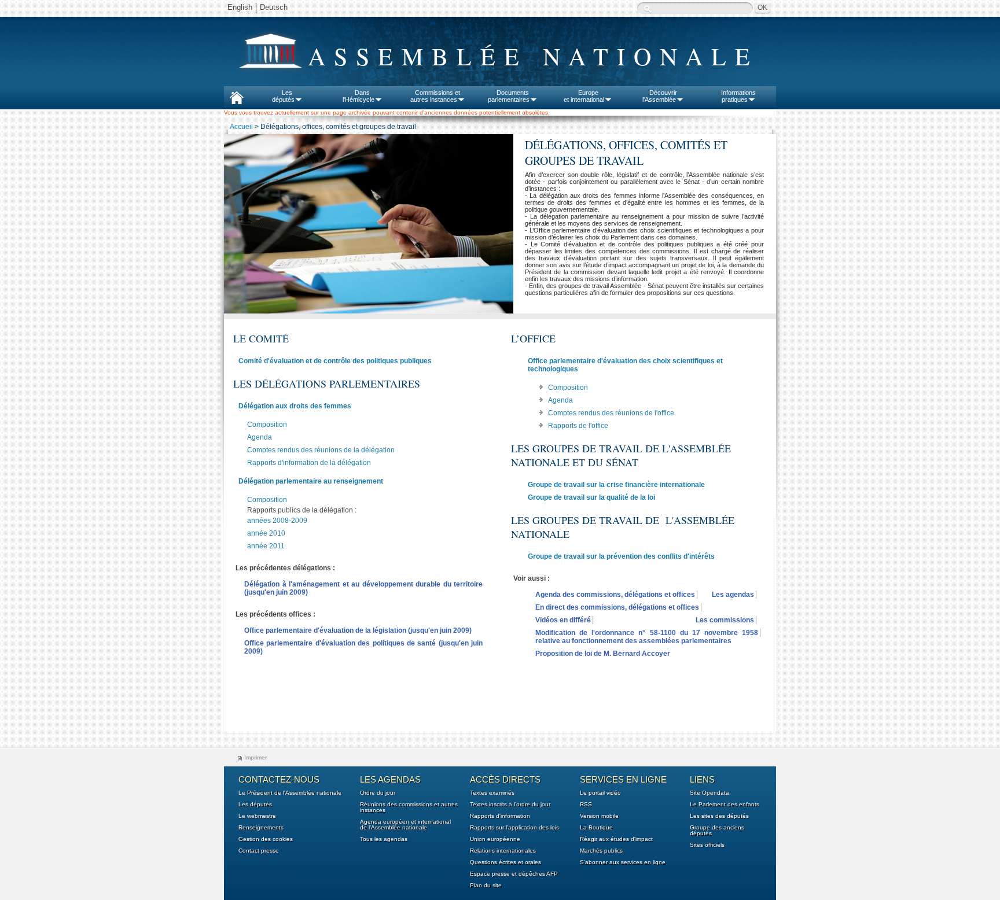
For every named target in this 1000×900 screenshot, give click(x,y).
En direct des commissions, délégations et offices (617, 607)
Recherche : (647, 9)
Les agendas (733, 595)
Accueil (241, 127)
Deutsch (274, 7)
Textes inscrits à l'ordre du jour (510, 804)
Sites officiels (707, 845)
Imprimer (255, 757)
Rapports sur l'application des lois (514, 828)
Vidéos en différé (563, 620)
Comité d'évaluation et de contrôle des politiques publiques (335, 361)
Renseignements (261, 828)
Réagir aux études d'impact (616, 839)
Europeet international (584, 96)
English (239, 7)
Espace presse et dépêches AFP (514, 874)
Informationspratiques (738, 96)
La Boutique (596, 828)
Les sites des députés (719, 816)
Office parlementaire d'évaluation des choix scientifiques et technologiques (625, 365)
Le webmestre (257, 816)
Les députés (255, 804)
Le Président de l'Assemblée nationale (289, 793)
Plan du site (486, 885)
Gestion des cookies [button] (265, 839)
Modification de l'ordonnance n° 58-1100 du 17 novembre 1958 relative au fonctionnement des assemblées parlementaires (646, 637)
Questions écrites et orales (505, 862)
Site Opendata (709, 793)
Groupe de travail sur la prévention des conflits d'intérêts (621, 556)
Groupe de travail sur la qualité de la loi (591, 497)
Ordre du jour (377, 793)
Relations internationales (503, 851)
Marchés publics (601, 851)
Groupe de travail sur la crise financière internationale (616, 485)
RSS (586, 804)
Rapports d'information (500, 816)
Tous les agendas (383, 839)
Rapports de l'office (578, 426)
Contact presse (258, 851)
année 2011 (266, 546)
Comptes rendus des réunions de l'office (611, 413)
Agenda (259, 437)
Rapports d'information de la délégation (309, 463)
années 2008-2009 (277, 521)
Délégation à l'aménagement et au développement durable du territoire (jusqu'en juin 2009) (363, 588)
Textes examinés (492, 793)
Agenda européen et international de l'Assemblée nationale (405, 825)
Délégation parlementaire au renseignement (310, 481)
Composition (267, 425)
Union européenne (495, 839)
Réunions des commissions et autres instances (409, 807)
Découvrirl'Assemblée (659, 96)
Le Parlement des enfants (724, 804)
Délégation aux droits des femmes (294, 406)
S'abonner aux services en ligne (623, 862)
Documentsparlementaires (509, 96)
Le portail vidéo (600, 793)
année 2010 (266, 533)
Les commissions (725, 620)
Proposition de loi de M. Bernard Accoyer (602, 654)
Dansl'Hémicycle (358, 96)
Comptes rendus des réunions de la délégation (321, 450)
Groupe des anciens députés (717, 830)
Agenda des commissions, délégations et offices (615, 595)
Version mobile (599, 816)
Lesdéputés (283, 96)
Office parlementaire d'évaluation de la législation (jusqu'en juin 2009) (358, 630)
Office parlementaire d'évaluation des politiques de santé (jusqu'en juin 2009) (363, 647)
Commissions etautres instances (435, 96)
